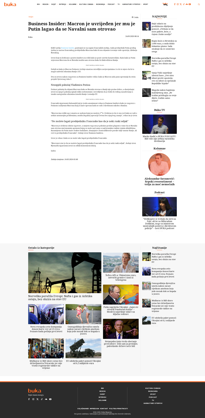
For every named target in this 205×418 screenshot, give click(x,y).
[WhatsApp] (45, 59)
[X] (45, 48)
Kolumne (160, 148)
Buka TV (159, 110)
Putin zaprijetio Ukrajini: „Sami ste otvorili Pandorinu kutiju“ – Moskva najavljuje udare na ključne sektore (120, 311)
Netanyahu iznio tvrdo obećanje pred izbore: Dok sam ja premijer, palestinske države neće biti (121, 344)
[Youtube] (190, 4)
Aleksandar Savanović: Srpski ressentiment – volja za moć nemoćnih (159, 181)
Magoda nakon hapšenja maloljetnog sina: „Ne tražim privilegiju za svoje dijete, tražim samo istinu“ (164, 95)
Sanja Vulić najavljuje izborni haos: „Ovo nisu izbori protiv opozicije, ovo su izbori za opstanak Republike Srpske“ (164, 78)
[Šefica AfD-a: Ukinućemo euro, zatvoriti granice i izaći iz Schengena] (121, 263)
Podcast (159, 192)
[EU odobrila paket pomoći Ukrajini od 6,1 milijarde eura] (83, 348)
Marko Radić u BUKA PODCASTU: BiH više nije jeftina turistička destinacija (159, 138)
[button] (199, 4)
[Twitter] (181, 4)
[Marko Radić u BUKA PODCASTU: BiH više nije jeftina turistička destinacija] (159, 124)
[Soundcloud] (187, 4)
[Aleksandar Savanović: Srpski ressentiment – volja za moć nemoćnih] (159, 164)
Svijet (31, 17)
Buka (30, 37)
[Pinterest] (45, 54)
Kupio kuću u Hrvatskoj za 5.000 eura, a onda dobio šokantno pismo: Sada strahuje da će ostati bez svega (164, 46)
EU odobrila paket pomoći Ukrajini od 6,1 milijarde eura (83, 362)
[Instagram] (178, 4)
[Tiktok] (184, 4)
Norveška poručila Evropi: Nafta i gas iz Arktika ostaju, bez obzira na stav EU (164, 62)
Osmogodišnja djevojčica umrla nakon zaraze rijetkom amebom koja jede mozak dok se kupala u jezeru (83, 330)
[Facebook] (175, 4)
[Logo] (10, 4)
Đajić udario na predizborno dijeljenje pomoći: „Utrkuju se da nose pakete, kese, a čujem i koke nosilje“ (162, 29)
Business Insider (67, 48)
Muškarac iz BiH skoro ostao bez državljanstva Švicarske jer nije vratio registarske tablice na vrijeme (46, 364)
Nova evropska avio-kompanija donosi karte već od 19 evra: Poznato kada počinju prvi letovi (46, 329)
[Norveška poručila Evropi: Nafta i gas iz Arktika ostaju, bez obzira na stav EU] (146, 60)
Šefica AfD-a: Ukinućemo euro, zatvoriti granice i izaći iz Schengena (121, 277)
